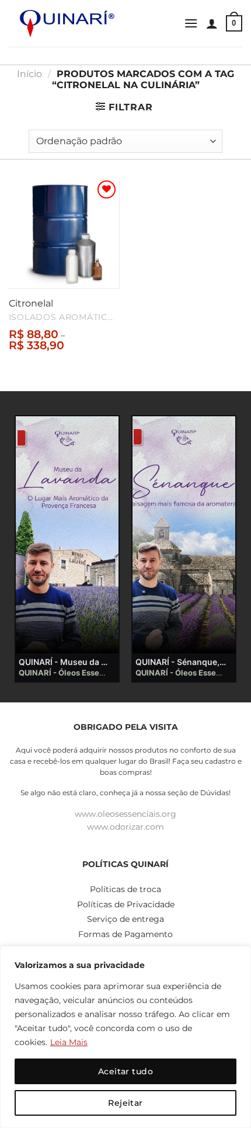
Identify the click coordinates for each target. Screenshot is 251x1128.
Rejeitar (125, 1103)
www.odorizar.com (125, 826)
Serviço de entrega (125, 919)
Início (29, 73)
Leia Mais (69, 1042)
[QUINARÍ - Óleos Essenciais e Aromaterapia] (67, 23)
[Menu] (191, 23)
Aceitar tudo (125, 1071)
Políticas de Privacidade (126, 904)
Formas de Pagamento (125, 934)
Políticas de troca (125, 889)
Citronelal (31, 303)
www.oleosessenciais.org (125, 814)
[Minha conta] (212, 23)
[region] (125, 1037)
